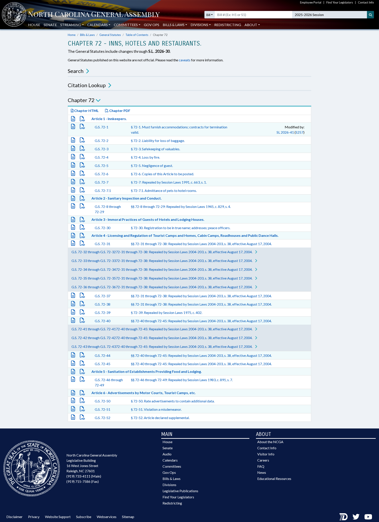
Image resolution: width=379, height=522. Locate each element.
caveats (184, 60)
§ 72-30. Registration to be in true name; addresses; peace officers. (180, 228)
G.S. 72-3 (101, 149)
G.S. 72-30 (102, 228)
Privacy (33, 517)
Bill (208, 15)
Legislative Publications (180, 491)
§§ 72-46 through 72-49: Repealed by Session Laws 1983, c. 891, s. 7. (182, 380)
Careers (263, 460)
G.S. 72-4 (101, 157)
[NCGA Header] (94, 14)
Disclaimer (14, 517)
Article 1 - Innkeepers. (109, 119)
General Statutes (110, 35)
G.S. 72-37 (102, 296)
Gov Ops (151, 25)
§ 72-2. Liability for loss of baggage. (158, 140)
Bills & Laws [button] (173, 25)
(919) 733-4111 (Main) (83, 476)
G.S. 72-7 (101, 182)
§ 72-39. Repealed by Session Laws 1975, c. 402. (166, 312)
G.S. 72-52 (102, 418)
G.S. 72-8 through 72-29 (108, 209)
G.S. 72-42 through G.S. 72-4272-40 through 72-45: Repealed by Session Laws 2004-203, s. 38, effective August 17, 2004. (162, 338)
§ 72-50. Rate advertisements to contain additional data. (173, 401)
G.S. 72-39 (102, 312)
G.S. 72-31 (102, 244)
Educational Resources (274, 478)
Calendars (170, 460)
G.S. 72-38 (102, 304)
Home (71, 35)
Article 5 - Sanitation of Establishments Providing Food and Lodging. (146, 371)
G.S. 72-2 (101, 140)
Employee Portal (310, 2)
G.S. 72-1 (101, 127)
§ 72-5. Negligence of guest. (152, 165)
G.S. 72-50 (102, 401)
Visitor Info (265, 454)
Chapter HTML (86, 110)
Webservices (106, 517)
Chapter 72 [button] (81, 100)
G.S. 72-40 (102, 321)
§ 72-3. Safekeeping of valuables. (155, 149)
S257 (299, 132)
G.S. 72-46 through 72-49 (109, 382)
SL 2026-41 (285, 132)
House (34, 25)
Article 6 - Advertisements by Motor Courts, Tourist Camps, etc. (143, 393)
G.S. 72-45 (102, 364)
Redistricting (227, 25)
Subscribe (83, 517)
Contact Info (366, 2)
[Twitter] (356, 516)
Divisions (169, 485)
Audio (167, 454)
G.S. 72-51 (102, 409)
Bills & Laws (87, 35)
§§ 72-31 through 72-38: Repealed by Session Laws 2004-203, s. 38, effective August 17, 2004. (201, 244)
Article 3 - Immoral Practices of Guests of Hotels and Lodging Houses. (147, 219)
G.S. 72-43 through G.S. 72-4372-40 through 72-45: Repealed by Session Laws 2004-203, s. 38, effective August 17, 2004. (162, 346)
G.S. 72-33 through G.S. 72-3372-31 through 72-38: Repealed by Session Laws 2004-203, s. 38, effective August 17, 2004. (162, 260)
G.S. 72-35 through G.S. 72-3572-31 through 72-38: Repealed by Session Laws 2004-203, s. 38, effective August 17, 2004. (162, 278)
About (251, 25)
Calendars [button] (97, 25)
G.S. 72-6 (101, 174)
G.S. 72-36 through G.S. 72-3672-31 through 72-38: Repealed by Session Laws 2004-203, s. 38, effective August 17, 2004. (162, 287)
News (261, 472)
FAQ (260, 466)
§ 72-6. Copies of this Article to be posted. (162, 174)
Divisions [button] (199, 25)
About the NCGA (270, 442)
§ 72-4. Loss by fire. (145, 157)
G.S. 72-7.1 (103, 190)
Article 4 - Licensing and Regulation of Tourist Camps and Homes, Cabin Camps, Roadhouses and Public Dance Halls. (185, 235)
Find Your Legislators (339, 2)
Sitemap (128, 517)
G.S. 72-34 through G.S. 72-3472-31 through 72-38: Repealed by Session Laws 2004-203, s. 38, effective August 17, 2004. (162, 269)
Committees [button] (126, 25)
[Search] (370, 14)
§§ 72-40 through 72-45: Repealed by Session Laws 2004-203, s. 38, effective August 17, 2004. (201, 321)
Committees (172, 466)
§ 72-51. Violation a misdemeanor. (156, 409)
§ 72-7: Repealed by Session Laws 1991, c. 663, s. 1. (169, 182)
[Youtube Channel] (368, 516)
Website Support (58, 517)
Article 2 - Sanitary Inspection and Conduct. (126, 198)
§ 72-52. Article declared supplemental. (160, 418)
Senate (50, 25)
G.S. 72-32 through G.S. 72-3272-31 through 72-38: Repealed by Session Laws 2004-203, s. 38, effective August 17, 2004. (162, 252)
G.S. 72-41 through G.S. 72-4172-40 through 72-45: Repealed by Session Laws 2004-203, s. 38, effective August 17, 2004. (162, 329)
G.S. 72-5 (101, 165)
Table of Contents (136, 35)
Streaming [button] (70, 25)
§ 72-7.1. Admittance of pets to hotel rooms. (164, 190)
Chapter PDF (119, 110)
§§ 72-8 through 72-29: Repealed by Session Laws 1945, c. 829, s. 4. (181, 206)
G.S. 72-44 (102, 355)
